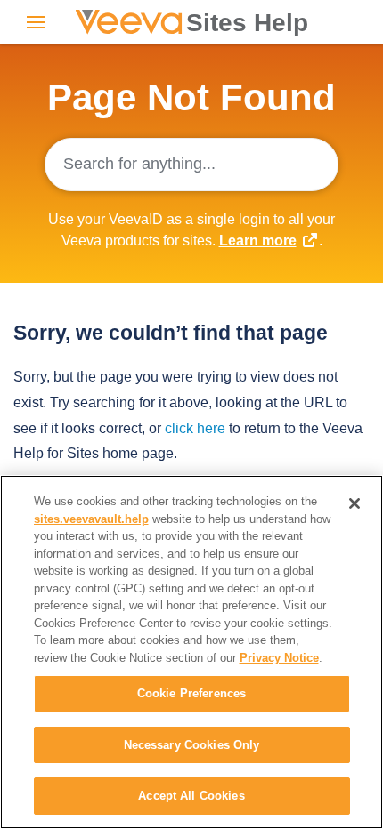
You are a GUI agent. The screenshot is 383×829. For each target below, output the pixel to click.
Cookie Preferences (191, 693)
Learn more (258, 240)
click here (195, 428)
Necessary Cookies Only (192, 745)
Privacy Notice (279, 657)
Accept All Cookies (191, 795)
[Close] (354, 503)
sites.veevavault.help (91, 519)
